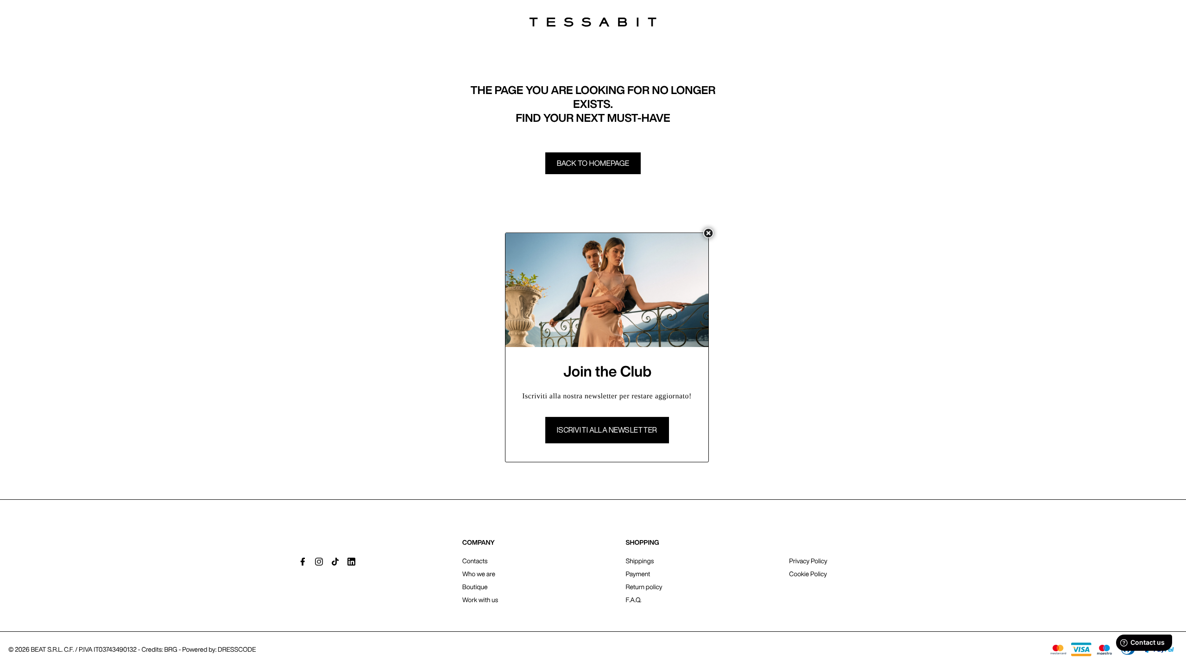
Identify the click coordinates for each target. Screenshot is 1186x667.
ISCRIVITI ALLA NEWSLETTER (607, 430)
